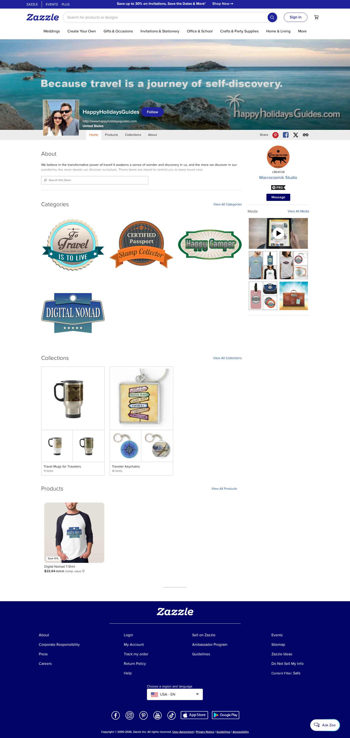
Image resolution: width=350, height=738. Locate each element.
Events (52, 4)
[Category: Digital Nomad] (73, 313)
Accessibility (241, 732)
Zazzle (32, 4)
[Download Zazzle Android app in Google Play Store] (225, 715)
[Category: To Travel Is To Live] (73, 245)
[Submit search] (272, 17)
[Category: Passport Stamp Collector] (141, 245)
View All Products (224, 489)
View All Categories (227, 204)
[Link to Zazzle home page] (44, 17)
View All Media (298, 211)
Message (278, 197)
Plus (66, 4)
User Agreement (183, 732)
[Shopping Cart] (316, 17)
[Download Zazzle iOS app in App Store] (194, 715)
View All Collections (227, 358)
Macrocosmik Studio (278, 177)
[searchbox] (170, 17)
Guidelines (223, 732)
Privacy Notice (205, 732)
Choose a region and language (169, 686)
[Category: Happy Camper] (210, 245)
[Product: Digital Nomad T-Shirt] (74, 533)
